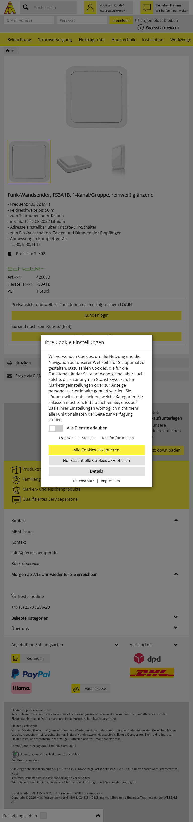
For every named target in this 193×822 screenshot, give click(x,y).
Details (96, 471)
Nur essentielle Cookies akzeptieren (96, 460)
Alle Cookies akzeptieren (96, 450)
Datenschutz (83, 480)
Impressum (110, 480)
